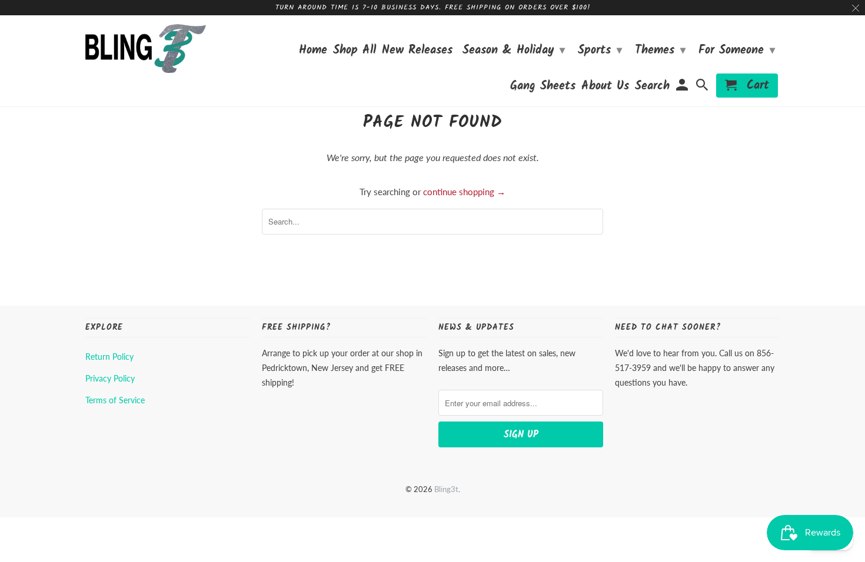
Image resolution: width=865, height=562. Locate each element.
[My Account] (683, 88)
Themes (660, 50)
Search (652, 88)
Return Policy (109, 357)
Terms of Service (115, 400)
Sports (600, 50)
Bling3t (446, 489)
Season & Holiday (514, 50)
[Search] (703, 88)
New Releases (417, 52)
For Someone (736, 50)
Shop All (354, 52)
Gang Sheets (542, 88)
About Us (605, 88)
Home (313, 52)
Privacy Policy (110, 378)
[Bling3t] (145, 48)
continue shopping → (464, 191)
